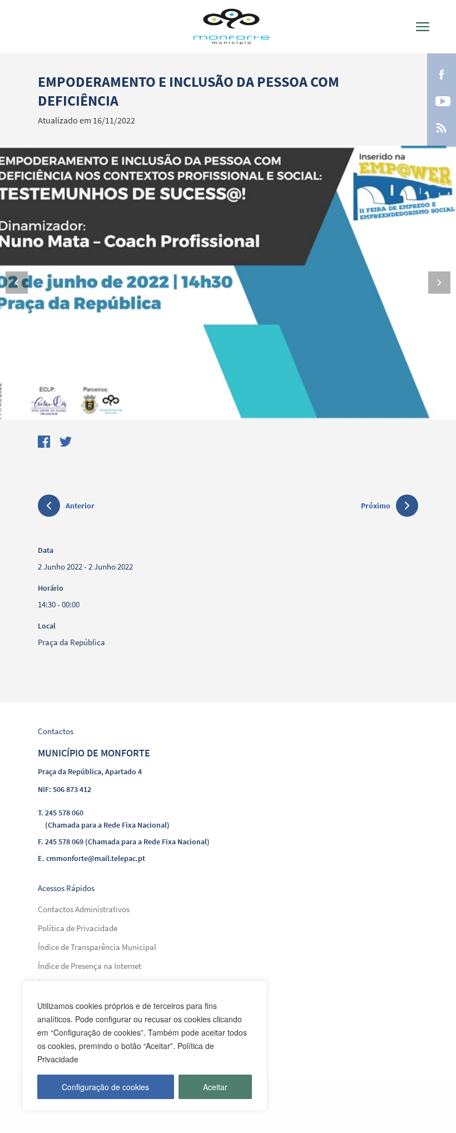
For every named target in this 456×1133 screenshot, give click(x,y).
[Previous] (17, 282)
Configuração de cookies (105, 1086)
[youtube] (441, 100)
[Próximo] (407, 505)
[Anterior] (49, 507)
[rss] (442, 126)
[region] (144, 1046)
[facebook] (441, 73)
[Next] (439, 282)
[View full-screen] (228, 282)
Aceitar (215, 1086)
